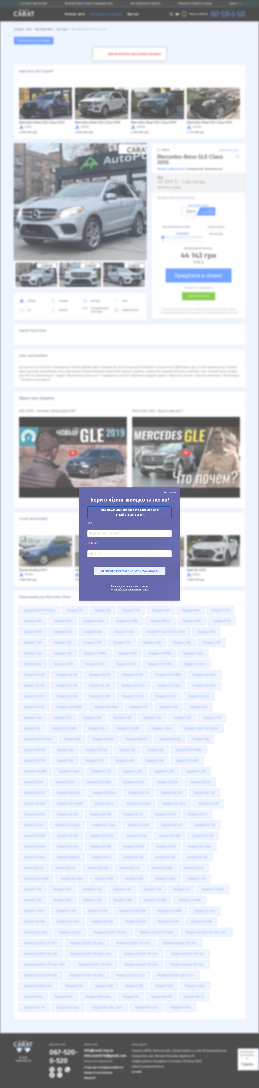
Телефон (93, 543)
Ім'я (89, 523)
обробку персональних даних (131, 589)
